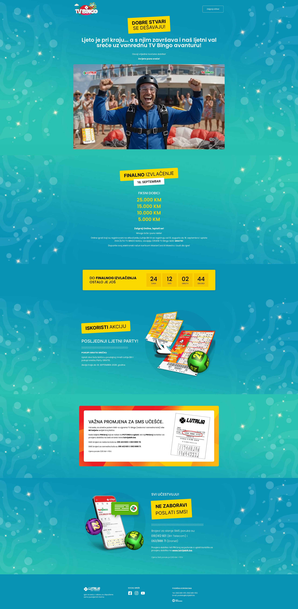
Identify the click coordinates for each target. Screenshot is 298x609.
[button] (149, 25)
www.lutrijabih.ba (182, 550)
